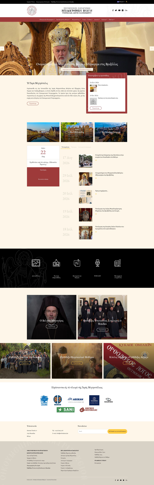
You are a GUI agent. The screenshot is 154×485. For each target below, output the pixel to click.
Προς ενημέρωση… (103, 85)
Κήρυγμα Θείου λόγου (100, 452)
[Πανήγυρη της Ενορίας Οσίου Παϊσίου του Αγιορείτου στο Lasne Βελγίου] (85, 232)
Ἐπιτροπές (63, 458)
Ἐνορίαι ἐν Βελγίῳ (65, 463)
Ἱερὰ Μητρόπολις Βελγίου (62, 19)
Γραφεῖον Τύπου (31, 2)
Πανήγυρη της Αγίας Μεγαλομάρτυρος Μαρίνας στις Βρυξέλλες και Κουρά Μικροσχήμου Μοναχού (108, 210)
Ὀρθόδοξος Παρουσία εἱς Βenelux (68, 453)
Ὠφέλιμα (111, 19)
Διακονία (96, 19)
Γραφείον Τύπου (100, 460)
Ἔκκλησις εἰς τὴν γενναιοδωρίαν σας (108, 98)
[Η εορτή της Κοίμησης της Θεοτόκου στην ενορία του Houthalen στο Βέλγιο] (85, 161)
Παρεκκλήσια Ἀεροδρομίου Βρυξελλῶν (70, 470)
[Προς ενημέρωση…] (93, 88)
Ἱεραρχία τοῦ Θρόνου (31, 458)
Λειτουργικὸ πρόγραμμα (66, 460)
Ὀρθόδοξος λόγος (98, 454)
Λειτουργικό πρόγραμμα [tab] (84, 147)
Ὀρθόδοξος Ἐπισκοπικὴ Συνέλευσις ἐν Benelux (62, 2)
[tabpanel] (94, 196)
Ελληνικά (121, 1)
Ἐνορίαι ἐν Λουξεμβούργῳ (67, 468)
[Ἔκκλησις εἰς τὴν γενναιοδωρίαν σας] (93, 101)
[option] (77, 48)
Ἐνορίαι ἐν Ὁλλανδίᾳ (65, 465)
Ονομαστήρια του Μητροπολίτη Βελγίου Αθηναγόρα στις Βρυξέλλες (109, 174)
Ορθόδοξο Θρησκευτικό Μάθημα (102, 457)
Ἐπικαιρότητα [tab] (65, 147)
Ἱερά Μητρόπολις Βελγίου (70, 450)
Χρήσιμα (104, 19)
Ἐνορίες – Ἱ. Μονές (86, 19)
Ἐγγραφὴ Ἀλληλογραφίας (117, 431)
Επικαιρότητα (98, 463)
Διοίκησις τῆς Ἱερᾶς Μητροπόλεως (68, 455)
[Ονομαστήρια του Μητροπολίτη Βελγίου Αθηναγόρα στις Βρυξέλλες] (85, 179)
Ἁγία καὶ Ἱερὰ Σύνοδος (32, 455)
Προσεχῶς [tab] (73, 147)
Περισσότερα (32, 103)
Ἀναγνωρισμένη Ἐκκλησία (43, 2)
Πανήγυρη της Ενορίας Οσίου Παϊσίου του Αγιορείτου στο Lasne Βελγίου (109, 228)
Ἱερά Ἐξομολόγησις (99, 449)
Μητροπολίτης (75, 19)
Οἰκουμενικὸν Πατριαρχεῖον (46, 19)
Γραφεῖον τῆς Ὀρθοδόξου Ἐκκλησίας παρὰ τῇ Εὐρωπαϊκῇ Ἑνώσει (41, 463)
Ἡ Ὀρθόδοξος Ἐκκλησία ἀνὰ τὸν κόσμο (35, 460)
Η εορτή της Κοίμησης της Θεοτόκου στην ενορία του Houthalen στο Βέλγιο (77, 68)
